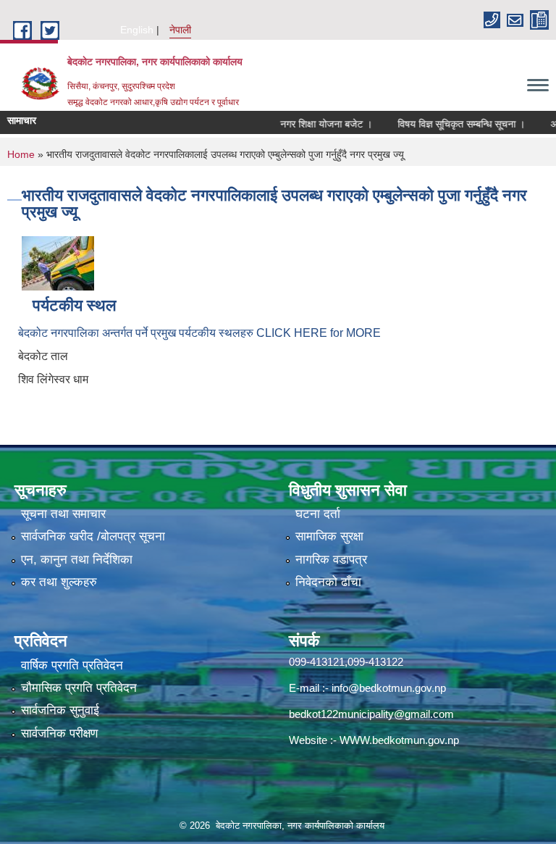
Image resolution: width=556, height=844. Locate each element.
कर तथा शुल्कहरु (59, 582)
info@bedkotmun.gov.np (389, 688)
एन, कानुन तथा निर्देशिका (76, 560)
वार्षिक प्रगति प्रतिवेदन (72, 665)
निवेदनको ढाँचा (328, 582)
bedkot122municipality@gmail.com (371, 714)
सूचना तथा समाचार (63, 514)
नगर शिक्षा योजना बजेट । (312, 124)
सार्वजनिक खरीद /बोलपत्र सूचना (93, 536)
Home (21, 154)
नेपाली (180, 29)
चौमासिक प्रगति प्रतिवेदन (79, 688)
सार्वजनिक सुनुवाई (60, 710)
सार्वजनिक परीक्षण (59, 733)
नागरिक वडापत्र (331, 560)
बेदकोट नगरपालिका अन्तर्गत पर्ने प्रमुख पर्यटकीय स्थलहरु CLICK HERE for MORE (199, 333)
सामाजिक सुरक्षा (329, 536)
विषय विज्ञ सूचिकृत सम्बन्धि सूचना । (446, 124)
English (136, 29)
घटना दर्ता (317, 514)
